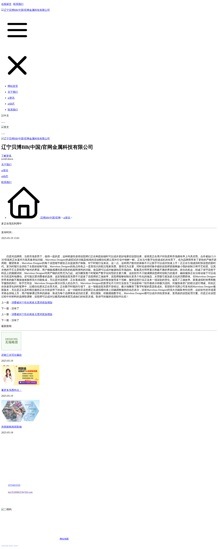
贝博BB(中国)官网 (50, 217)
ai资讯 (4, 170)
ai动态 (4, 176)
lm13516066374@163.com (20, 492)
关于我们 (6, 164)
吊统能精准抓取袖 (11, 426)
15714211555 (14, 485)
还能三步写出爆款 (11, 355)
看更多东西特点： (11, 390)
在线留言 (6, 4)
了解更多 (6, 155)
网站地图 (64, 539)
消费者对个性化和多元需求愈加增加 (31, 302)
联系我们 (18, 4)
